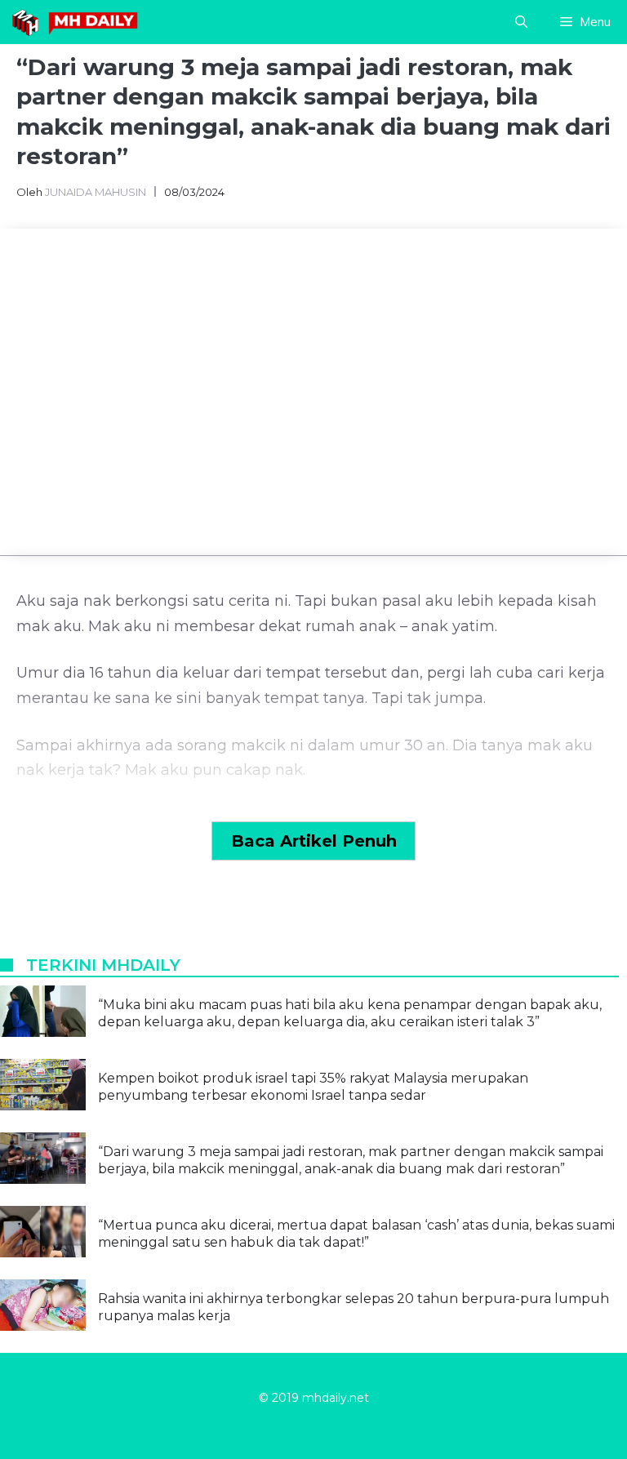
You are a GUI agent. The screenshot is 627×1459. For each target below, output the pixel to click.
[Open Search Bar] (521, 22)
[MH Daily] (77, 22)
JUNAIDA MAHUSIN (95, 191)
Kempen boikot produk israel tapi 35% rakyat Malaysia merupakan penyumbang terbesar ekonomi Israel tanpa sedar (313, 1086)
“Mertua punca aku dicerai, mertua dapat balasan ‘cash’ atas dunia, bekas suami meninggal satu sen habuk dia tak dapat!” (356, 1233)
